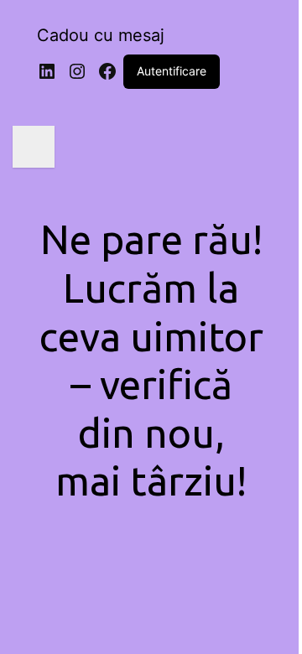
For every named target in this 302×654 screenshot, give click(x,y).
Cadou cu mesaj (100, 35)
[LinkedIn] (47, 71)
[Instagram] (77, 71)
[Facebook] (107, 71)
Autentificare (171, 71)
